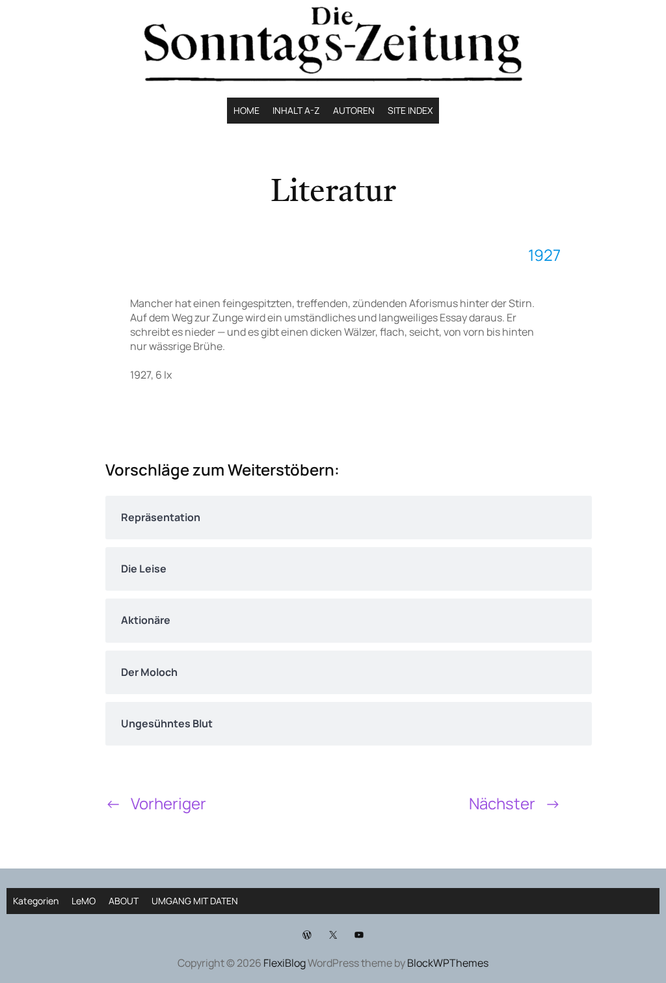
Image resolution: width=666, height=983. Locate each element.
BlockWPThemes (447, 963)
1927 (544, 254)
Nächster (502, 803)
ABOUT (124, 901)
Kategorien (36, 901)
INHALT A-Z (296, 110)
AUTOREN (354, 110)
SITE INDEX (410, 110)
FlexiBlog (284, 963)
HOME (246, 110)
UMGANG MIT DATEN (195, 901)
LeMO (84, 901)
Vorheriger (168, 803)
